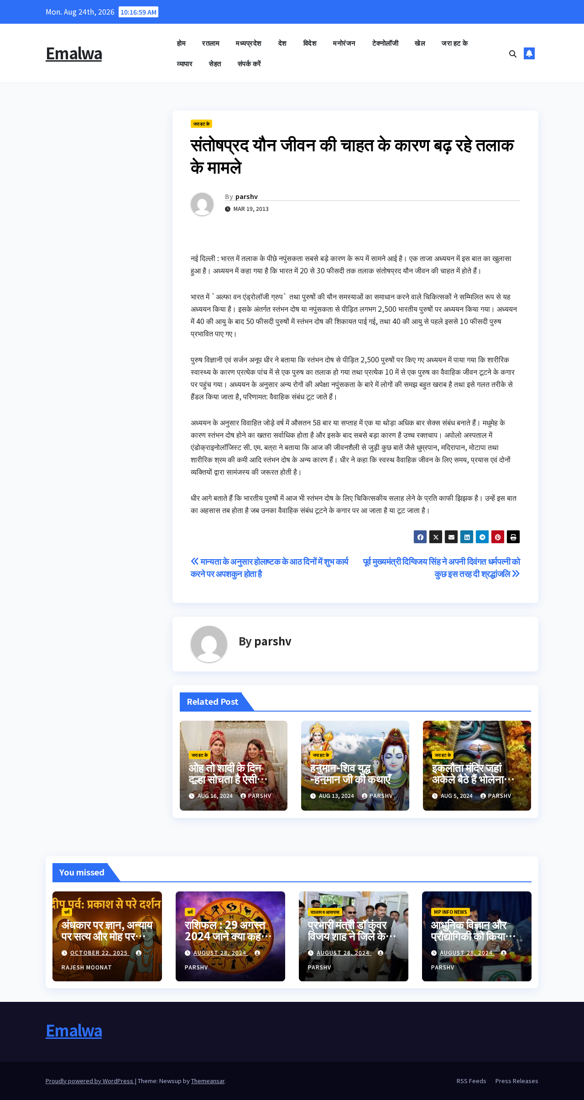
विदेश (310, 42)
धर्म (66, 911)
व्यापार (185, 63)
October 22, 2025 (100, 952)
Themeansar (207, 1080)
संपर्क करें (249, 63)
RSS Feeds (471, 1080)
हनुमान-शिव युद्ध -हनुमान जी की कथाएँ (350, 772)
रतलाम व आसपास (325, 911)
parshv (246, 196)
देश (282, 42)
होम (181, 42)
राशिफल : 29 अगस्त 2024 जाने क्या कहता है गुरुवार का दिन (227, 935)
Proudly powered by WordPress (90, 1080)
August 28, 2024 (220, 952)
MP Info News (450, 911)
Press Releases (516, 1080)
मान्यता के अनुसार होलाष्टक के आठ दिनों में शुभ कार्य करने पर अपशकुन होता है (270, 567)
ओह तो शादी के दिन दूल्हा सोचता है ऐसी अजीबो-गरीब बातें (225, 778)
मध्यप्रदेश (249, 42)
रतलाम (210, 42)
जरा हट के (455, 42)
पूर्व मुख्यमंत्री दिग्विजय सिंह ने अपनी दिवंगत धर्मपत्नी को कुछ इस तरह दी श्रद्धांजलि (441, 567)
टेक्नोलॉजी (385, 42)
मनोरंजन (344, 42)
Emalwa (74, 53)
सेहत (215, 63)
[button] (512, 53)
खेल (420, 42)
